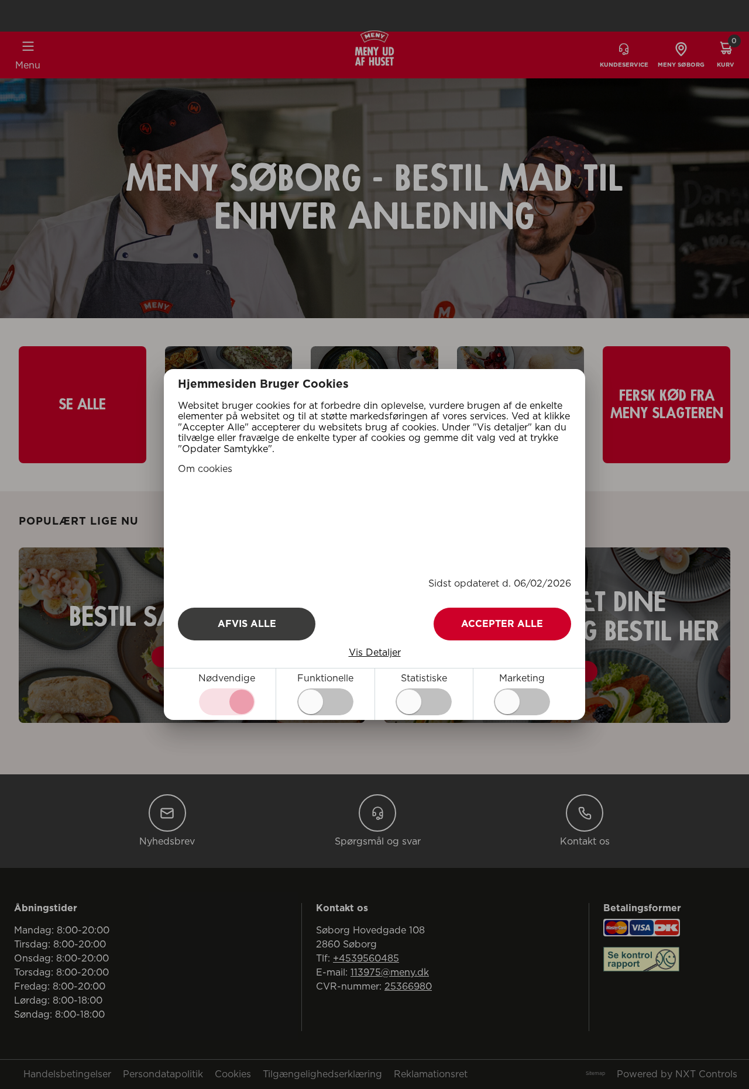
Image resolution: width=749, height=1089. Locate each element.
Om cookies (205, 469)
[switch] (325, 701)
